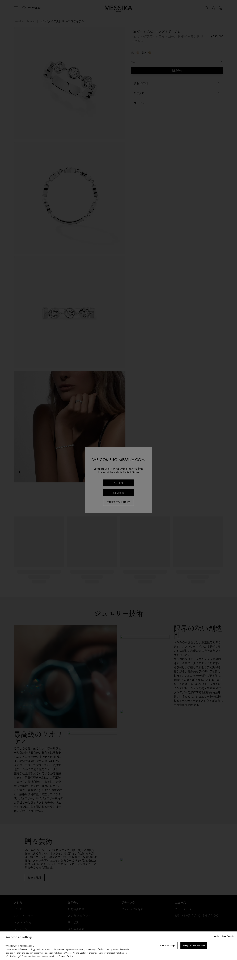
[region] (118, 945)
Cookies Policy (66, 956)
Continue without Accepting (224, 936)
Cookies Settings (167, 945)
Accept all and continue (193, 945)
